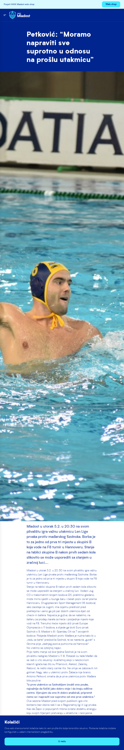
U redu (62, 741)
